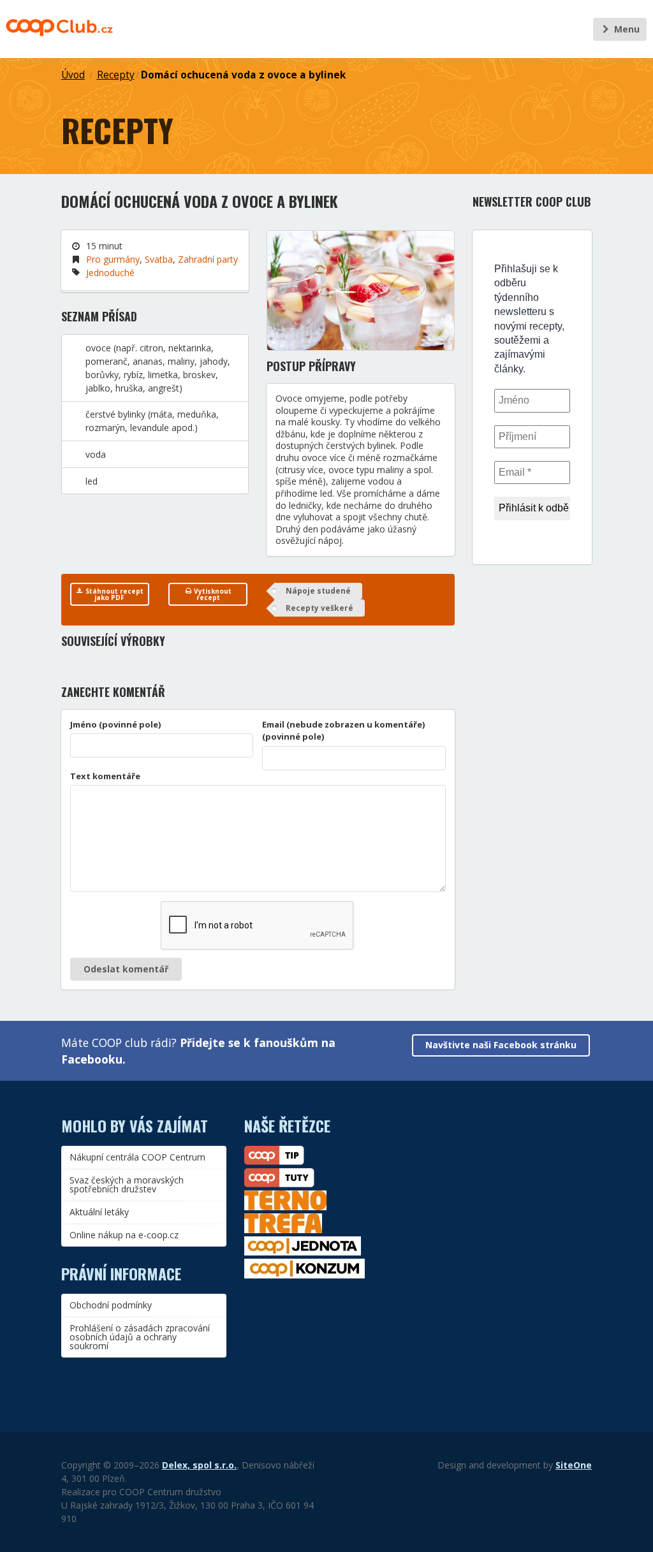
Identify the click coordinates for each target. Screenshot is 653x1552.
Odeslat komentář (126, 969)
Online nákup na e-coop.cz (124, 1235)
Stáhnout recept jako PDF (113, 594)
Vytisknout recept (211, 594)
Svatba (159, 259)
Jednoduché (110, 273)
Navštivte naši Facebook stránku (500, 1045)
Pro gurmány (113, 259)
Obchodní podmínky (111, 1305)
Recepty (116, 75)
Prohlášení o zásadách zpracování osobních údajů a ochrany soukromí (140, 1337)
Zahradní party (208, 259)
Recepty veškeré (319, 608)
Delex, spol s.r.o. (199, 1465)
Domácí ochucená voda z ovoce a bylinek (243, 75)
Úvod (73, 75)
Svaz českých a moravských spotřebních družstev (127, 1184)
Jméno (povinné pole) (115, 724)
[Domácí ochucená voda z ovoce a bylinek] (361, 290)
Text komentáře (105, 776)
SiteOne (573, 1465)
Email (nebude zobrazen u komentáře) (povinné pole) (343, 731)
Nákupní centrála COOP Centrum (137, 1157)
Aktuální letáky (99, 1212)
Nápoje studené (318, 590)
